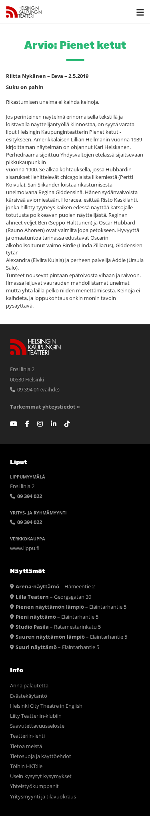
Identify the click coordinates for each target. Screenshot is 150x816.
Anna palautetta (29, 685)
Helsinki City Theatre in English (46, 706)
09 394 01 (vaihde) (38, 389)
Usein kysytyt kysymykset (41, 776)
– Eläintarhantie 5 (71, 607)
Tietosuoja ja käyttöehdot (40, 756)
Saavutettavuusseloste (37, 726)
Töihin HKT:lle (26, 766)
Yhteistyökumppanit (34, 786)
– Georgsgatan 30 (53, 597)
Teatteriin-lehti (27, 736)
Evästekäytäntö (28, 696)
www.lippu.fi (25, 548)
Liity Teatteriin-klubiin (36, 716)
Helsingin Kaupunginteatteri (24, 12)
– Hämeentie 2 (55, 586)
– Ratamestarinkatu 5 (58, 626)
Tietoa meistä (26, 746)
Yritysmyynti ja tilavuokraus (43, 796)
